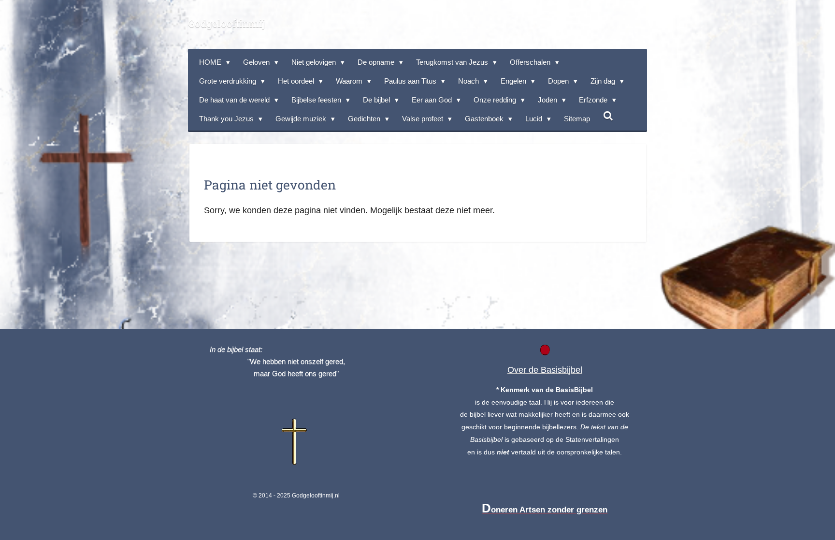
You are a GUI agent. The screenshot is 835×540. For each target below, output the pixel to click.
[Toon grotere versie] (296, 443)
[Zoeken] (608, 116)
